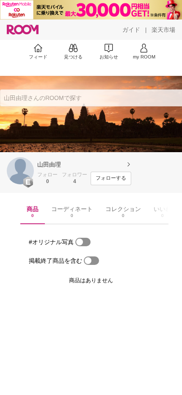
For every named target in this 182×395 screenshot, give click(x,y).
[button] (20, 170)
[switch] (83, 242)
